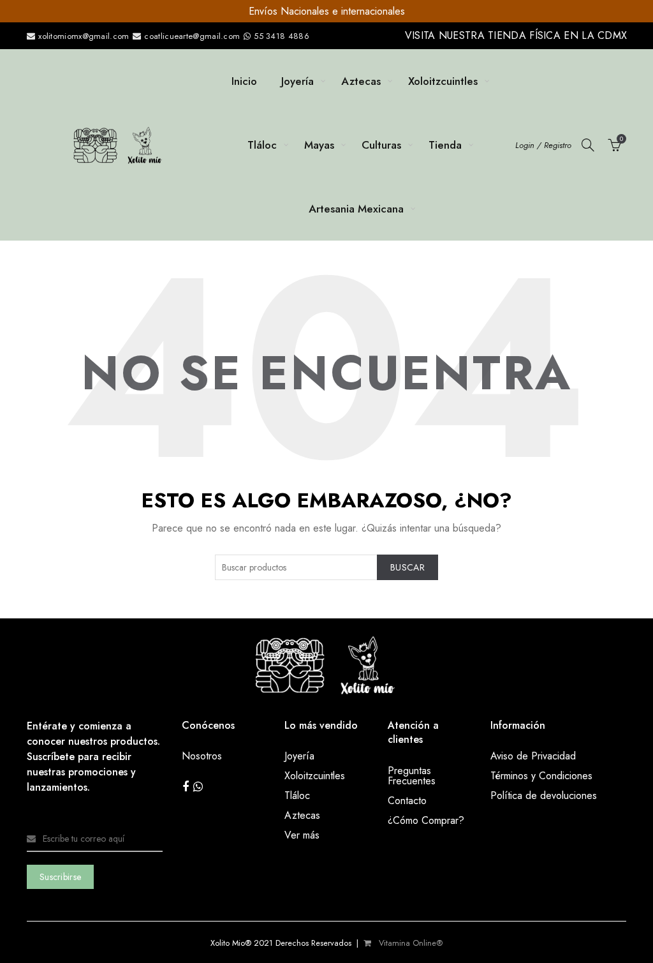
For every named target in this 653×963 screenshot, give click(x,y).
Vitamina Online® (409, 943)
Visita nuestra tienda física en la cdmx (516, 35)
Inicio (244, 81)
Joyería (297, 81)
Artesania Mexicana (356, 208)
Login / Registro (543, 145)
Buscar (407, 567)
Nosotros (202, 756)
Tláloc (262, 145)
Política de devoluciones (543, 795)
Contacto (407, 800)
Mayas (319, 145)
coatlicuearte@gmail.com (192, 36)
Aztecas (361, 81)
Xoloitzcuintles (443, 81)
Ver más (301, 835)
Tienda (445, 145)
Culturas (381, 145)
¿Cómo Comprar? (426, 820)
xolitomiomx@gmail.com (82, 36)
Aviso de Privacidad (533, 756)
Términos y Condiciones (541, 775)
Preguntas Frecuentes (412, 775)
